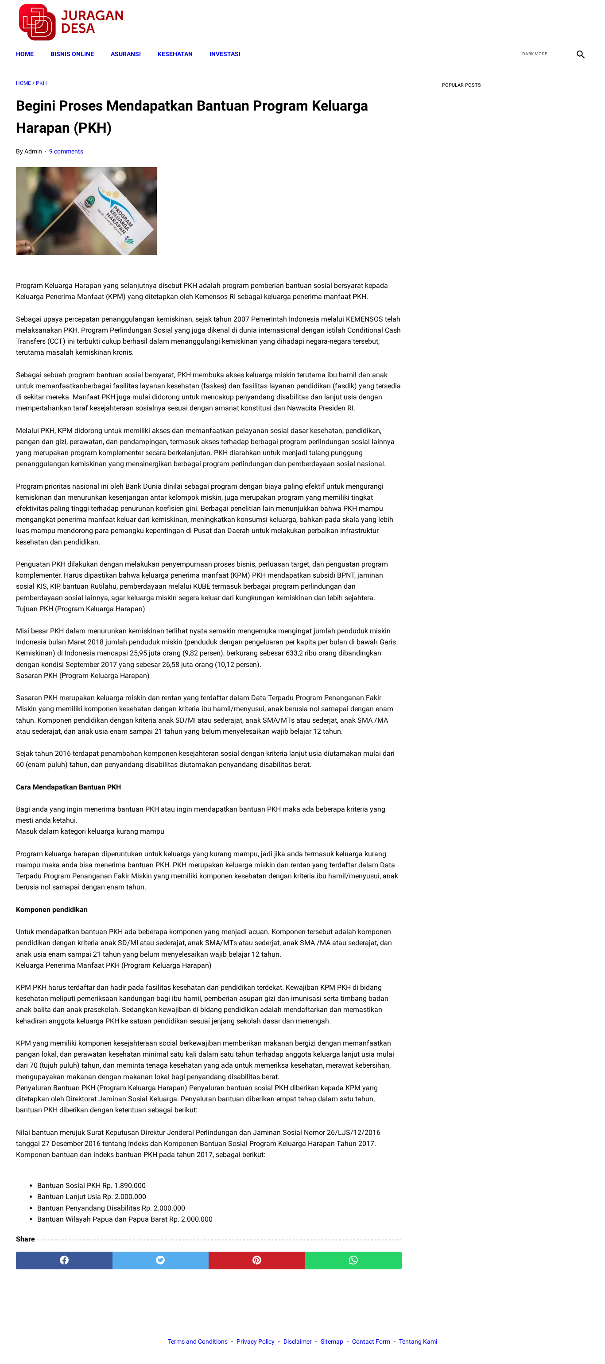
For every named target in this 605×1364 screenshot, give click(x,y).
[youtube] (558, 22)
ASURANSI (126, 53)
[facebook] (517, 22)
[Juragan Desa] (77, 22)
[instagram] (579, 22)
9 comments (66, 151)
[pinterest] (257, 1260)
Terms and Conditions (198, 1341)
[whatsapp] (353, 1260)
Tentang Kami (418, 1341)
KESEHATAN (175, 53)
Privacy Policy (256, 1341)
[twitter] (537, 22)
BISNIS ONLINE (72, 53)
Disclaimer (297, 1341)
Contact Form (371, 1341)
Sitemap (332, 1341)
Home (25, 53)
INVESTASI (224, 53)
